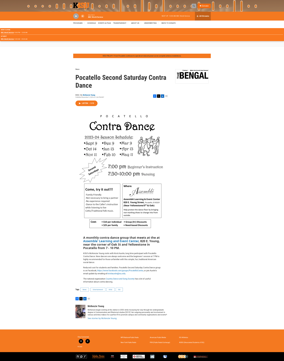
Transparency (119, 23)
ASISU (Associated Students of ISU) (191, 342)
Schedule (91, 23)
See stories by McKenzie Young (102, 318)
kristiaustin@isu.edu (116, 273)
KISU (110, 289)
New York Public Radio (128, 342)
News (77, 69)
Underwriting (150, 23)
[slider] (86, 16)
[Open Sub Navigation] (84, 23)
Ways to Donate (169, 23)
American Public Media (158, 337)
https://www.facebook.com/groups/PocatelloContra (120, 270)
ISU (119, 289)
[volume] (83, 16)
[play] (76, 16)
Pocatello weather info (35, 50)
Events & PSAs (104, 23)
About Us (135, 23)
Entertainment (98, 289)
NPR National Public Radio (130, 337)
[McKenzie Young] (80, 311)
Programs (78, 23)
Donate (205, 6)
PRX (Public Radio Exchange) (160, 342)
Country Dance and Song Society (120, 279)
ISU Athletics (183, 337)
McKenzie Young (89, 95)
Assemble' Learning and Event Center (111, 241)
